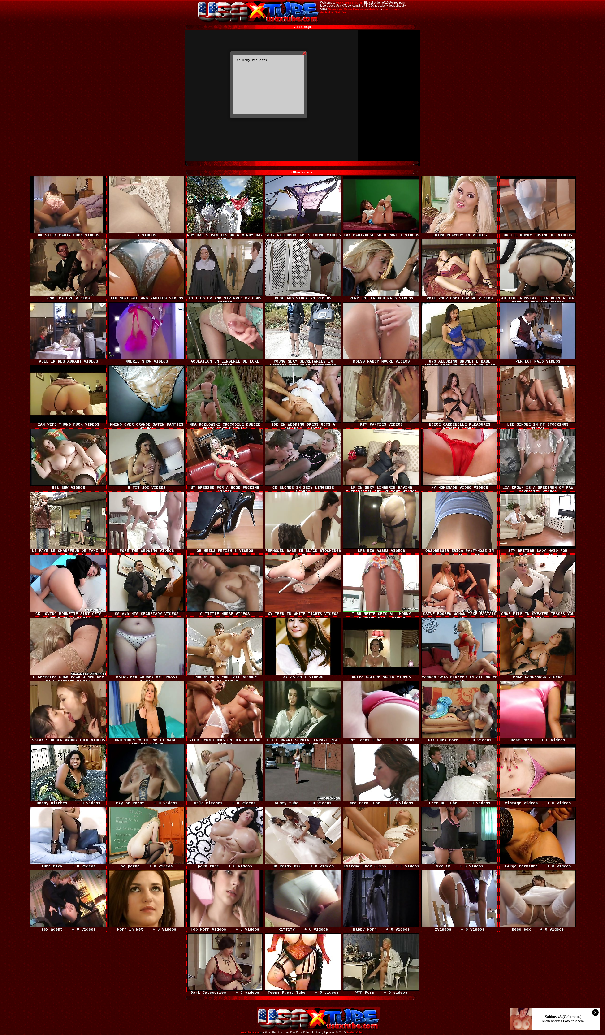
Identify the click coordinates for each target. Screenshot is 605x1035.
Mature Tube (335, 8)
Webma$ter (354, 1032)
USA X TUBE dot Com (349, 2)
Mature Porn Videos (355, 8)
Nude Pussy (341, 11)
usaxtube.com (251, 1032)
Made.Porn (374, 8)
